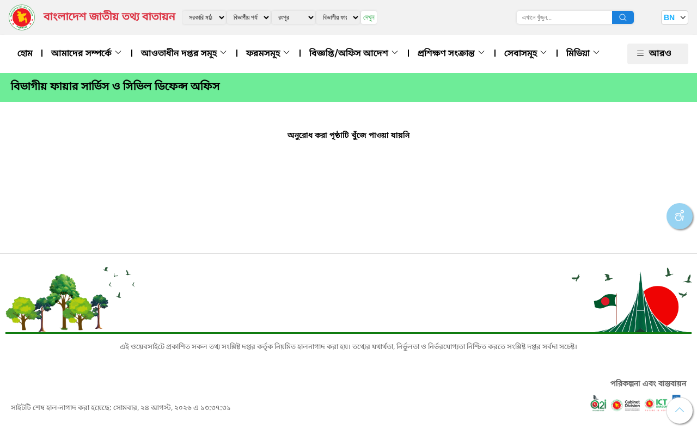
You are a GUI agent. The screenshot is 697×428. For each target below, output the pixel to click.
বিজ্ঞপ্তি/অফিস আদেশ (349, 54)
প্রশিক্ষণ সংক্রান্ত (447, 54)
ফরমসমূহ (264, 54)
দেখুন (369, 17)
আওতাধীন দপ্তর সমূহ (180, 54)
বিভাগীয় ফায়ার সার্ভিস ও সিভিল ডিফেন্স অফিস (115, 87)
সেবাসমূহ (521, 54)
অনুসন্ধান (623, 17)
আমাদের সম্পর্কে (82, 54)
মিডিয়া (579, 54)
